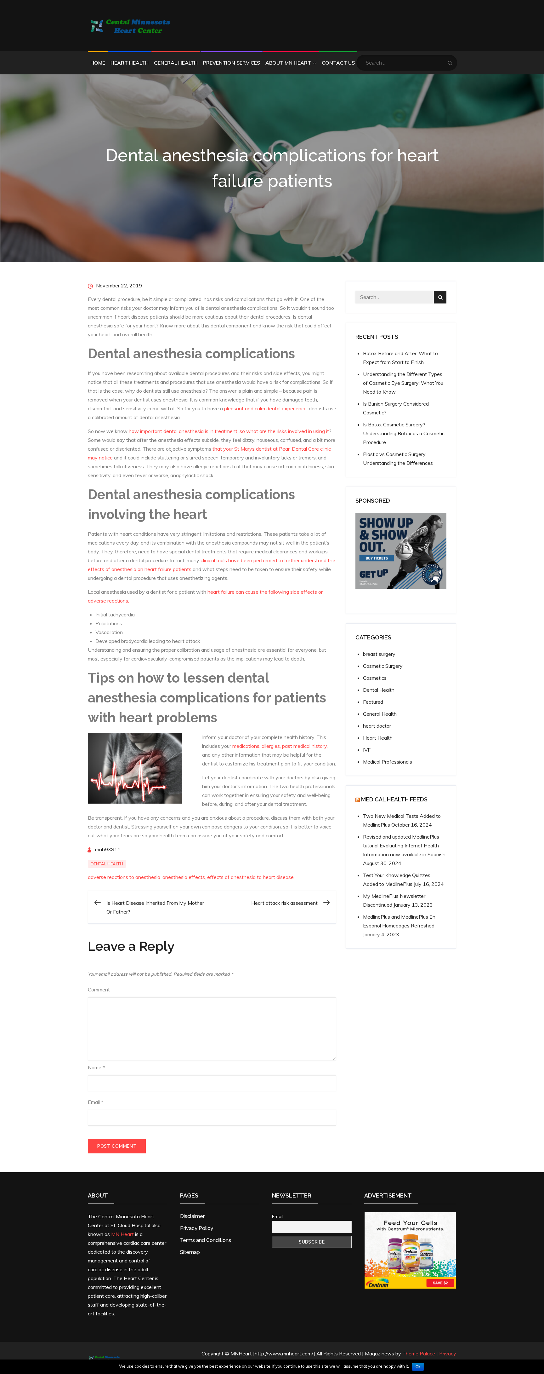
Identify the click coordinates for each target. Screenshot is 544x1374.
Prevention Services (231, 63)
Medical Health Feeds (394, 799)
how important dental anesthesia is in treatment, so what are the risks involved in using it (229, 431)
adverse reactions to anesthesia (124, 877)
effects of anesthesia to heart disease (250, 877)
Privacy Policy (196, 1228)
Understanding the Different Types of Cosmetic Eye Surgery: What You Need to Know (403, 383)
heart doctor (377, 726)
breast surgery (379, 654)
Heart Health (129, 63)
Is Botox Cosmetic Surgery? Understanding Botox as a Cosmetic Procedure (404, 433)
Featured (373, 702)
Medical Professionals (387, 762)
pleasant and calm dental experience (265, 408)
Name (96, 1067)
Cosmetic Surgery (383, 666)
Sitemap (190, 1252)
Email (95, 1102)
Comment (99, 989)
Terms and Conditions (205, 1240)
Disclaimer (192, 1216)
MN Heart (122, 1234)
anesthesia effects (183, 877)
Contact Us (338, 63)
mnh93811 (108, 849)
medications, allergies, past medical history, (280, 746)
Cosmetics (375, 678)
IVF (367, 750)
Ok (418, 1367)
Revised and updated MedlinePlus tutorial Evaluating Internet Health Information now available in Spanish (404, 845)
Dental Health (107, 863)
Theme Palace (418, 1353)
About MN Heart (288, 63)
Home (97, 63)
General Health (176, 63)
